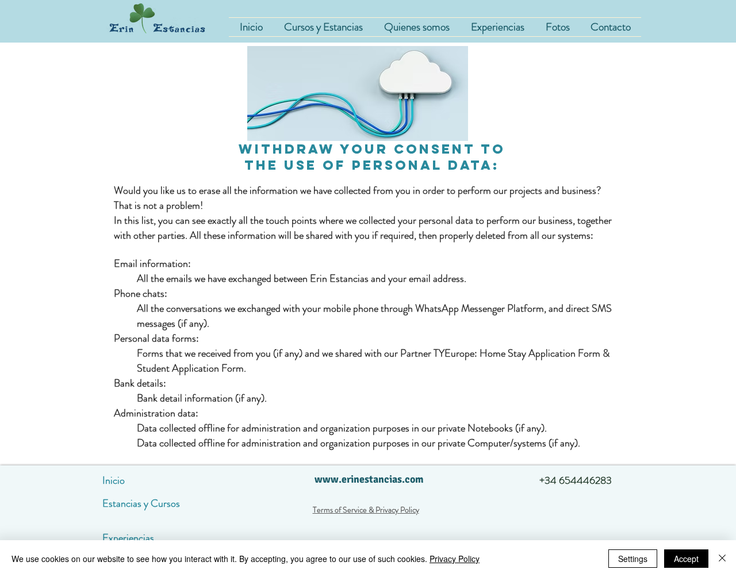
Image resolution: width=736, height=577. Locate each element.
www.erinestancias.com (369, 479)
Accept (686, 558)
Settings (632, 558)
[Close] (722, 558)
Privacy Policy (455, 558)
